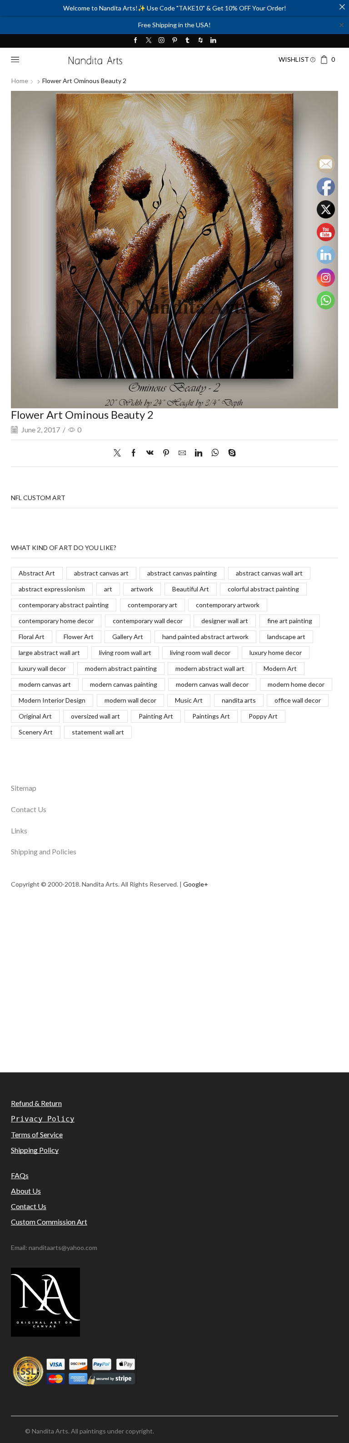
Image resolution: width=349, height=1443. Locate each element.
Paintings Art (211, 716)
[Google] (201, 40)
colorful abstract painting (263, 589)
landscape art (286, 636)
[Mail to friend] (182, 453)
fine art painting (289, 621)
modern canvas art (45, 684)
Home (19, 80)
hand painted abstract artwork (205, 636)
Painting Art (156, 716)
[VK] (150, 453)
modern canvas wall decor (212, 684)
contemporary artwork (227, 605)
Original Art (35, 716)
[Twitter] (149, 40)
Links (19, 830)
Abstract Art (37, 573)
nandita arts (239, 700)
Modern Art (280, 668)
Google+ (195, 884)
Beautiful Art (190, 589)
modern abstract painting (121, 668)
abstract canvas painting (182, 573)
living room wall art (125, 652)
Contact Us (28, 809)
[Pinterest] (175, 40)
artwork (142, 589)
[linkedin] (198, 453)
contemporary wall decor (148, 621)
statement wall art (98, 732)
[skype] (230, 453)
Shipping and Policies (43, 851)
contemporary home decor (56, 621)
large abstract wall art (49, 652)
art (108, 589)
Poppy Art (263, 716)
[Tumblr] (187, 40)
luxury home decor (275, 652)
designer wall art (224, 621)
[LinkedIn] (213, 40)
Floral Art (32, 636)
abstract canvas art (101, 573)
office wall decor (297, 700)
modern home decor (296, 684)
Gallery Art (127, 636)
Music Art (189, 700)
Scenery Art (36, 732)
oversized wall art (95, 716)
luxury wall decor (42, 668)
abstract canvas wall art (269, 573)
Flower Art (79, 636)
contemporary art (152, 605)
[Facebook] (136, 40)
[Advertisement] (174, 1006)
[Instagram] (162, 40)
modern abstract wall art (209, 668)
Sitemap (23, 787)
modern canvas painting (123, 684)
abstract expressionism (52, 589)
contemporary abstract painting (64, 605)
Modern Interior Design (52, 700)
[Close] (342, 7)
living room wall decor (200, 652)
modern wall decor (130, 700)
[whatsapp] (215, 453)
